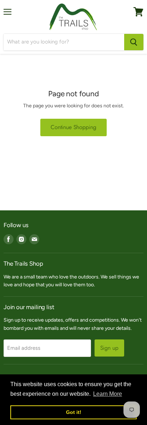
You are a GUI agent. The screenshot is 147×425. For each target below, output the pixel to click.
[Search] (133, 42)
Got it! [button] (73, 412)
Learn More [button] (107, 394)
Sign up (109, 348)
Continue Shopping (73, 127)
